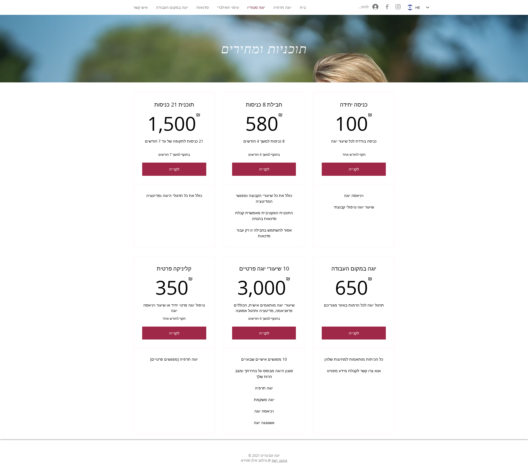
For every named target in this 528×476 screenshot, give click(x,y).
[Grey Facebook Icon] (387, 6)
